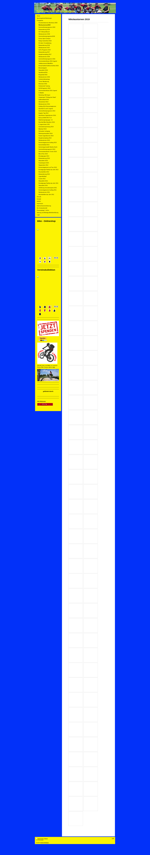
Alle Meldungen (41, 401)
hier (54, 367)
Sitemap (46, 838)
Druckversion (41, 838)
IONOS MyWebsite (45, 842)
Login (113, 838)
